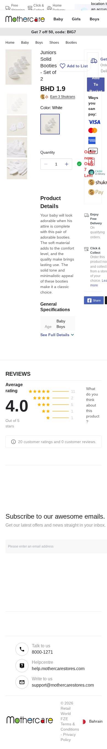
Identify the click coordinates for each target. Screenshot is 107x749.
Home (10, 43)
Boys (39, 43)
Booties (71, 43)
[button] (74, 66)
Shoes (54, 43)
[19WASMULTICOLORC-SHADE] (50, 124)
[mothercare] (27, 19)
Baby (25, 43)
